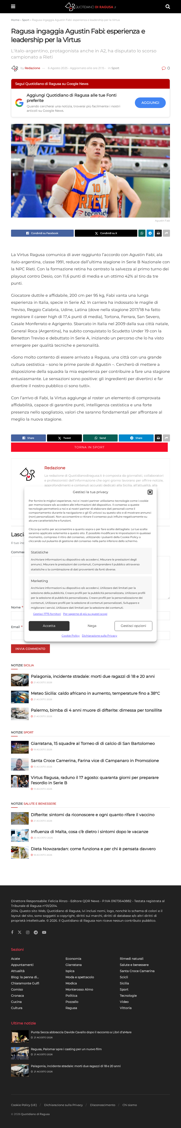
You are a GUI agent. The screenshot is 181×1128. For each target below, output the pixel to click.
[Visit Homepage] (90, 6)
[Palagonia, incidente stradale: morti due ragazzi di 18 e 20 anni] (20, 680)
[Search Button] (168, 6)
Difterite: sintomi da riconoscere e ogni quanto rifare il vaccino (93, 814)
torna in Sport (89, 447)
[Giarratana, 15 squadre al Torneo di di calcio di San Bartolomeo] (20, 747)
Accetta (49, 626)
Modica (71, 983)
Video (124, 1002)
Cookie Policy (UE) (24, 1105)
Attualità (18, 971)
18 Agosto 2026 (42, 854)
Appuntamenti (22, 965)
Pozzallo (72, 1002)
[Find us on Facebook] (12, 932)
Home (15, 20)
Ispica (70, 971)
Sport (25, 20)
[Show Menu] (13, 6)
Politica (71, 996)
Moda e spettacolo (80, 977)
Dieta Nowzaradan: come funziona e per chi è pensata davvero (93, 848)
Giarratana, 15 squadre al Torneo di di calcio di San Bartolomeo (93, 743)
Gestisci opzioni (133, 626)
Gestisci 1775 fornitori (47, 614)
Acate (15, 959)
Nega (92, 626)
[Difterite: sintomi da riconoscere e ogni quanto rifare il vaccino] (20, 818)
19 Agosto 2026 (42, 749)
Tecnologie (128, 996)
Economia (73, 959)
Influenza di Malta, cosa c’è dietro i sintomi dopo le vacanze (89, 831)
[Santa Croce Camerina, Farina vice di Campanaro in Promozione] (20, 764)
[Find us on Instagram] (27, 932)
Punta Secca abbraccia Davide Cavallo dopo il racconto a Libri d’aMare (81, 1032)
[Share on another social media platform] (166, 233)
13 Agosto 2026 (42, 788)
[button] (150, 492)
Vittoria (126, 1008)
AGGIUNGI (150, 103)
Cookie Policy (71, 635)
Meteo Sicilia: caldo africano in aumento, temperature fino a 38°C (95, 693)
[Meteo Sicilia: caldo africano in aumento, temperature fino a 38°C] (20, 697)
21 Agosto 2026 (42, 682)
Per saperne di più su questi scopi (85, 614)
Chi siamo (130, 1105)
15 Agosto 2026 (42, 766)
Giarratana (74, 965)
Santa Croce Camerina (137, 971)
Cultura (16, 1008)
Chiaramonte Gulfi (25, 983)
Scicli (124, 977)
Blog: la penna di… (25, 977)
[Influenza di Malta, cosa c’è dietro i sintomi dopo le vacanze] (20, 835)
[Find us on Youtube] (44, 932)
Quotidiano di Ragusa (35, 1114)
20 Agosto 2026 (43, 837)
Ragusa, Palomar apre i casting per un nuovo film (66, 1049)
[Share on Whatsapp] (141, 233)
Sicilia (124, 983)
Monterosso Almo (79, 989)
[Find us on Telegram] (36, 932)
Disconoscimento (102, 1105)
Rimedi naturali (131, 959)
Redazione (32, 68)
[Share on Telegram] (150, 233)
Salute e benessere (134, 965)
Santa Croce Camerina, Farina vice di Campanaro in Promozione (95, 760)
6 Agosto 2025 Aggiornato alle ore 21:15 (77, 68)
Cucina (16, 1002)
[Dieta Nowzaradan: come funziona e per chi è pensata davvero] (20, 852)
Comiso (17, 989)
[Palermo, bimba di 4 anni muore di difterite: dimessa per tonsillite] (20, 714)
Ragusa (71, 1008)
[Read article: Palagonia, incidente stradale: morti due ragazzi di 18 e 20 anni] (20, 1070)
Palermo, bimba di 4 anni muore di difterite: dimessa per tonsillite (96, 710)
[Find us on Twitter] (20, 932)
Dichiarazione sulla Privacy (99, 635)
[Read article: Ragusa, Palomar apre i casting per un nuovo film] (20, 1053)
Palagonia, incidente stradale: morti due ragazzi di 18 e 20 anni (93, 676)
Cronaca (17, 996)
